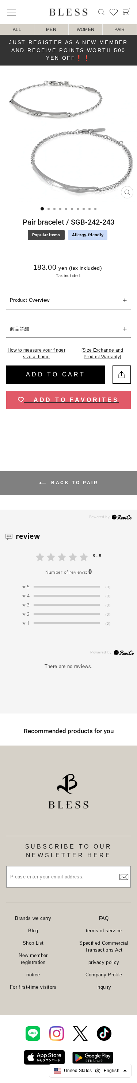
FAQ (104, 918)
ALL (17, 29)
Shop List (33, 943)
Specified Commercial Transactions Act (103, 946)
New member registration (33, 959)
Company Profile (103, 974)
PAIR (119, 29)
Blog (33, 930)
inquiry (103, 987)
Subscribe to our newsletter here (68, 850)
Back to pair (74, 483)
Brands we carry (33, 918)
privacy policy (103, 962)
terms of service (104, 930)
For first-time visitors (33, 987)
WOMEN (86, 29)
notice (33, 974)
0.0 (97, 555)
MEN (51, 29)
